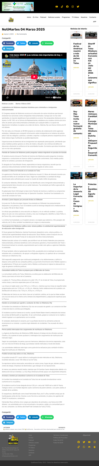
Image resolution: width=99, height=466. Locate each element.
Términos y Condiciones (60, 435)
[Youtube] (56, 6)
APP (94, 22)
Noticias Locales (54, 17)
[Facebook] (67, 6)
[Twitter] (78, 6)
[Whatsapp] (84, 446)
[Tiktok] (62, 6)
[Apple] (94, 446)
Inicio (29, 17)
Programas (66, 17)
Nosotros (84, 17)
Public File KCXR (58, 443)
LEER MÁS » (76, 68)
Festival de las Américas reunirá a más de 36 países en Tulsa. (78, 53)
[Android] (89, 446)
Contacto (92, 17)
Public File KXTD (58, 440)
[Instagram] (72, 6)
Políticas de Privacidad (60, 438)
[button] (18, 6)
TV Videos (75, 17)
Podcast (43, 17)
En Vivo (35, 17)
